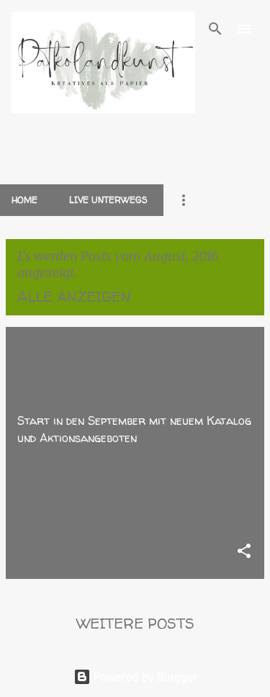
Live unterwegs (108, 200)
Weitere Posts (135, 623)
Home (24, 200)
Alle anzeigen (74, 296)
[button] (244, 552)
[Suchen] (215, 29)
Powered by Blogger (144, 676)
